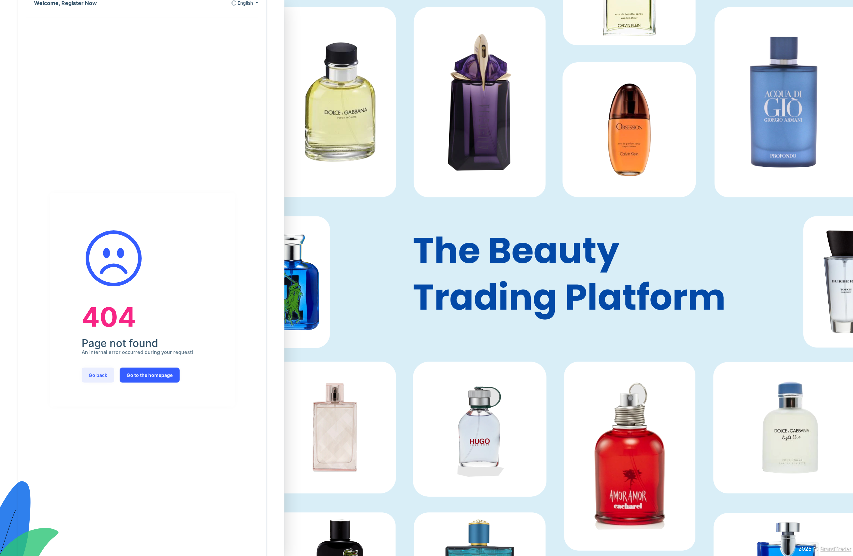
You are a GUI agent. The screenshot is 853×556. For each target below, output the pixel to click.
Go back (98, 375)
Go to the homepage (150, 375)
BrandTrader (835, 548)
